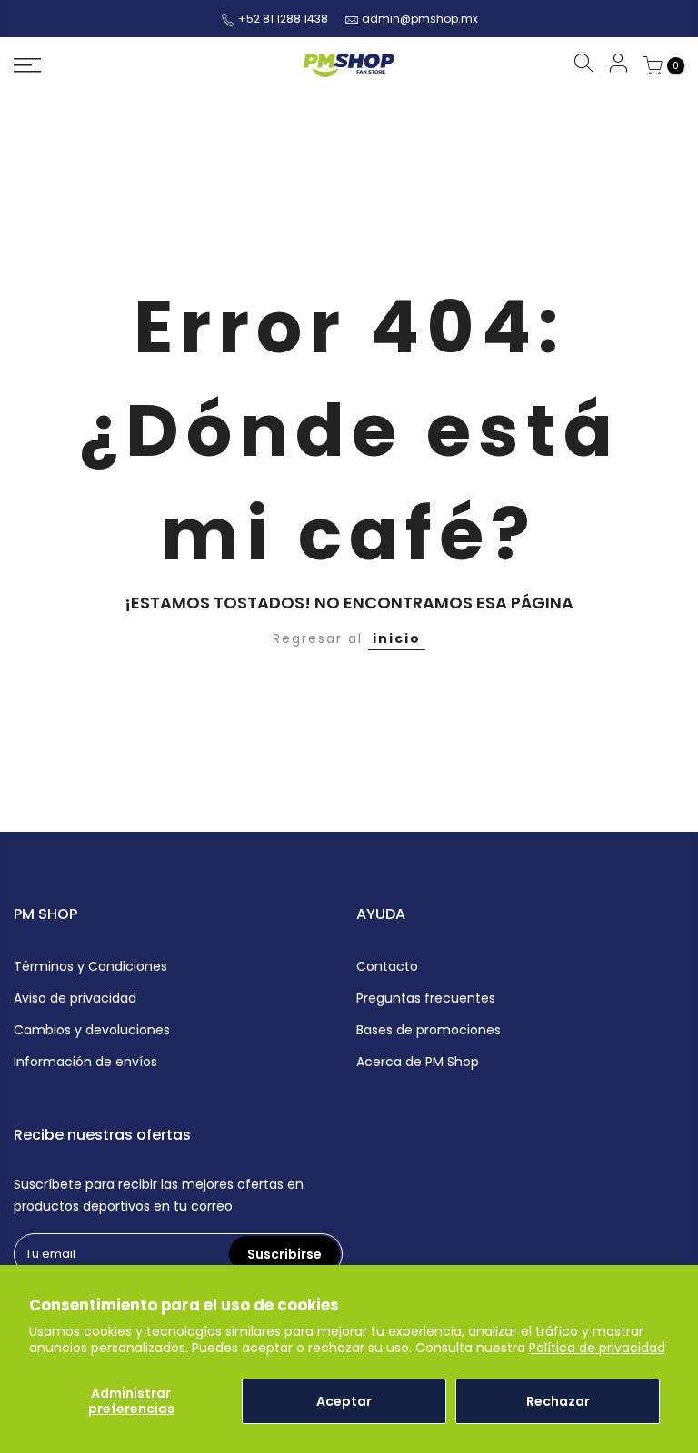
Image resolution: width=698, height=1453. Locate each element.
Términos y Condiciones (90, 966)
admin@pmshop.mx (420, 18)
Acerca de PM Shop (417, 1062)
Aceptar (344, 1401)
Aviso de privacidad (75, 998)
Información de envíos (85, 1062)
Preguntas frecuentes (425, 998)
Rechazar (558, 1401)
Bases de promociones (428, 1030)
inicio (397, 638)
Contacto (387, 966)
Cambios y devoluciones (92, 1030)
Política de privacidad (597, 1348)
